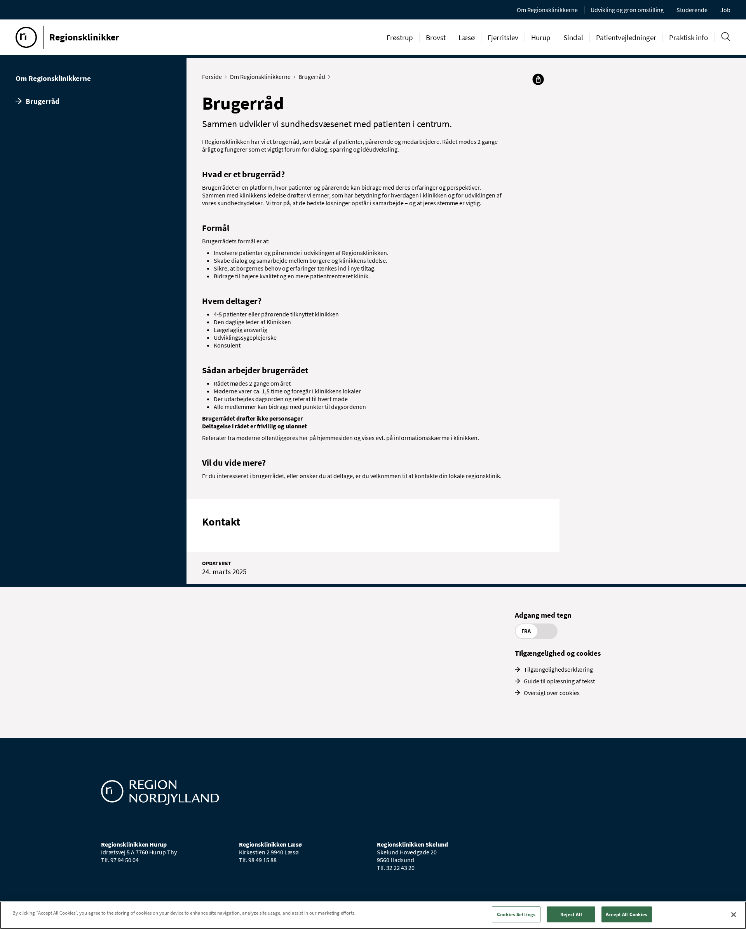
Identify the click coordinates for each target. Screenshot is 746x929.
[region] (373, 915)
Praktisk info (688, 37)
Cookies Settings (516, 914)
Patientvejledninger (626, 37)
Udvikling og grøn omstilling (627, 10)
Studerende (692, 10)
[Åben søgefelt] (725, 37)
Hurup (541, 37)
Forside (212, 76)
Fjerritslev (503, 37)
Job (725, 10)
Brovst (436, 37)
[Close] (733, 914)
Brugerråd (42, 101)
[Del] (538, 79)
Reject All (571, 914)
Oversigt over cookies (552, 693)
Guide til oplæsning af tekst (559, 681)
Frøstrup (400, 37)
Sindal (573, 37)
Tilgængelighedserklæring (558, 669)
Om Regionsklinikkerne (547, 10)
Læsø (466, 37)
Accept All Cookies (626, 914)
